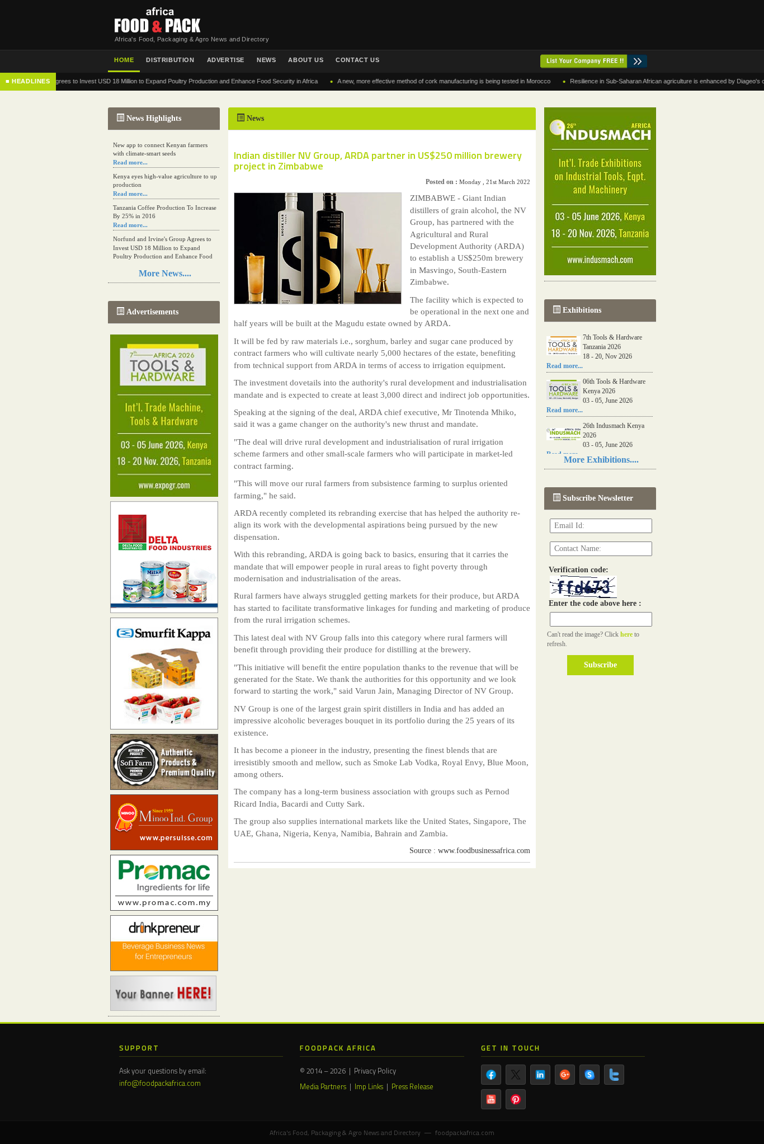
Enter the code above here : (593, 603)
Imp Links (369, 1086)
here (627, 634)
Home (124, 60)
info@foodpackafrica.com (160, 1083)
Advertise (225, 60)
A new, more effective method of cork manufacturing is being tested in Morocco (417, 81)
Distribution (170, 60)
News (266, 60)
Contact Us (357, 60)
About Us (305, 60)
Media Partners (323, 1086)
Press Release (412, 1086)
